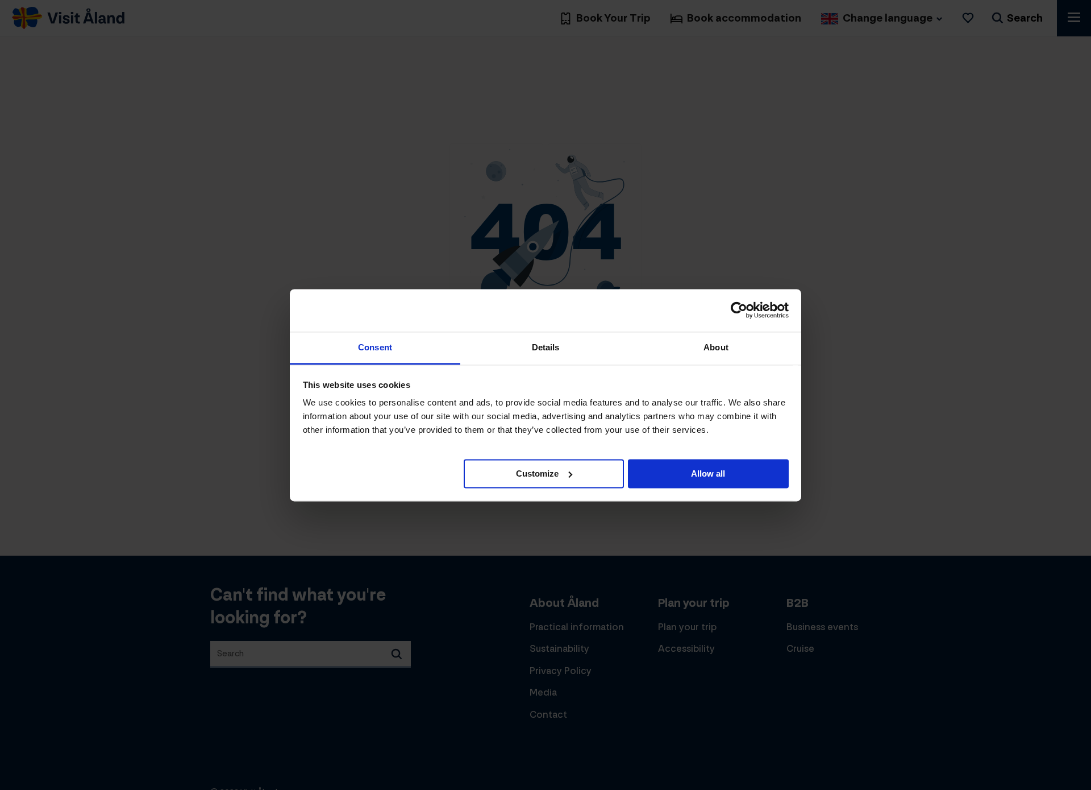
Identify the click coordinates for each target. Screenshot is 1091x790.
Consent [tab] (375, 347)
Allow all (708, 473)
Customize (537, 473)
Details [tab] (546, 347)
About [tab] (715, 347)
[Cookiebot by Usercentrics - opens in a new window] (739, 310)
